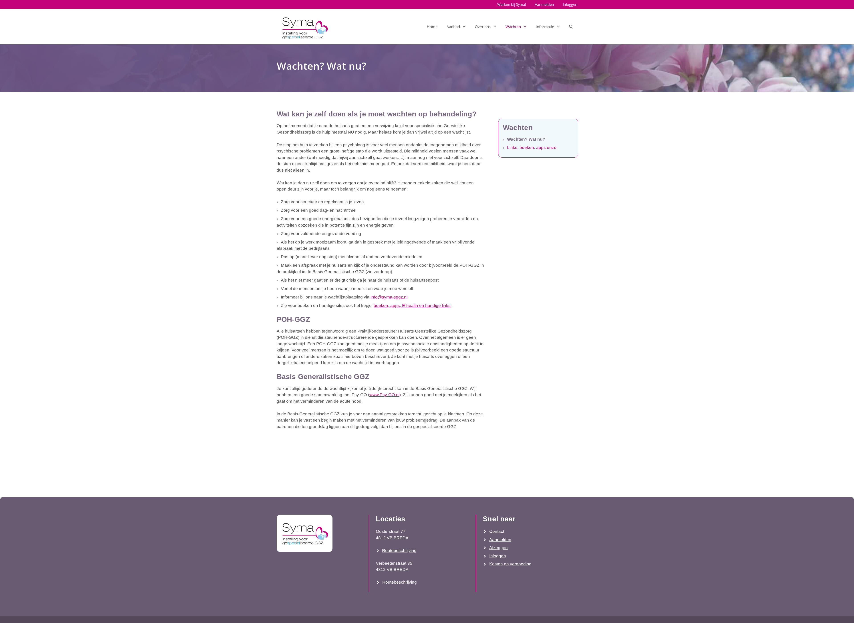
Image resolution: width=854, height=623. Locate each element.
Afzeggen (498, 547)
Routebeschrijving (399, 550)
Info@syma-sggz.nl (389, 297)
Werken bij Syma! (511, 4)
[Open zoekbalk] (571, 26)
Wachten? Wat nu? (526, 139)
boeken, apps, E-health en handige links (412, 305)
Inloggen (570, 4)
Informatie (545, 26)
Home (432, 26)
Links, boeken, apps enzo (531, 147)
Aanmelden (544, 4)
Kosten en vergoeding (510, 564)
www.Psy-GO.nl (384, 394)
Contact (496, 531)
